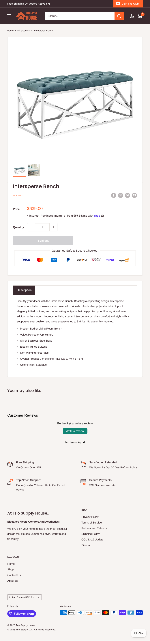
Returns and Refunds (94, 528)
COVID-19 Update (92, 539)
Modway (18, 195)
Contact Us (14, 575)
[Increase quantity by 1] (53, 227)
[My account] (132, 16)
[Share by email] (134, 195)
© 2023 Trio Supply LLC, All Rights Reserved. (31, 629)
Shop (10, 569)
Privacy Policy (90, 516)
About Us (12, 580)
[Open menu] (9, 15)
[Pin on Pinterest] (120, 195)
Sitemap (86, 545)
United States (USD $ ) (21, 597)
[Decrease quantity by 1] (31, 227)
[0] (139, 16)
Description (24, 290)
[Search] (119, 16)
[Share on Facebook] (113, 195)
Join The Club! (130, 3)
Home (10, 30)
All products (23, 30)
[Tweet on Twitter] (127, 195)
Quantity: (19, 227)
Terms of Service (91, 522)
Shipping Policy (90, 533)
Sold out (43, 240)
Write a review (75, 431)
